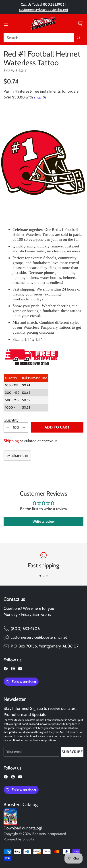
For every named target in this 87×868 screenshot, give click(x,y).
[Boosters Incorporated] (43, 23)
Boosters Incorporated (49, 834)
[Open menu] (5, 23)
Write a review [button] (44, 521)
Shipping (11, 440)
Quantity (11, 420)
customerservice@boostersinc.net (43, 9)
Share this (19, 455)
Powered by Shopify (19, 839)
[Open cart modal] (79, 23)
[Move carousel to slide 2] (43, 576)
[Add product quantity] (24, 427)
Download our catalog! (23, 828)
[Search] (78, 37)
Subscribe (72, 752)
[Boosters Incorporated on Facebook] (5, 669)
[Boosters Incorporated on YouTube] (20, 669)
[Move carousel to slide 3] (47, 576)
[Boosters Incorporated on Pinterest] (13, 669)
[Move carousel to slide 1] (40, 576)
